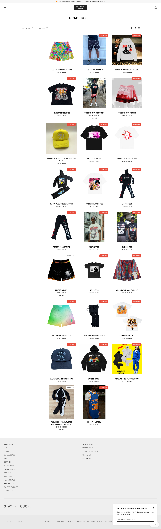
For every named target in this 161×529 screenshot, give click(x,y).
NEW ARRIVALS (9, 480)
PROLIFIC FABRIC (54, 521)
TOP (5, 458)
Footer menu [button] (88, 444)
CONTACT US (8, 491)
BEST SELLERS (9, 483)
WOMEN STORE (9, 473)
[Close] (154, 508)
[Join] (152, 519)
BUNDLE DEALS (9, 455)
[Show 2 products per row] (132, 28)
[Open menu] (7, 7)
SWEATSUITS (8, 451)
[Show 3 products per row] (135, 28)
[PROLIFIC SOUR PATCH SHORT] (61, 50)
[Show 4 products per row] (139, 28)
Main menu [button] (8, 444)
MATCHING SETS (9, 469)
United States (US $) (15, 521)
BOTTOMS (7, 462)
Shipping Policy (87, 455)
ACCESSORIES (9, 466)
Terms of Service (87, 448)
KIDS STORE (8, 476)
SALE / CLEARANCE (11, 487)
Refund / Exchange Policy (90, 451)
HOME (6, 448)
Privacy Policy (86, 458)
